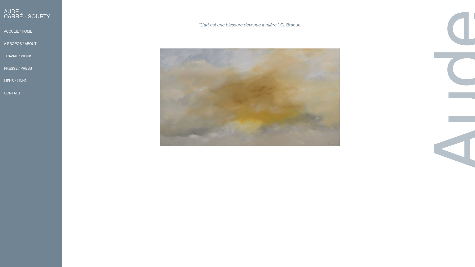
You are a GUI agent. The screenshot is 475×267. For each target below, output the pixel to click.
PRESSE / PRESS (18, 68)
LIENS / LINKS (15, 80)
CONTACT (12, 92)
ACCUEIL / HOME (18, 31)
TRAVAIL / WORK (17, 55)
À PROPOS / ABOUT (20, 43)
